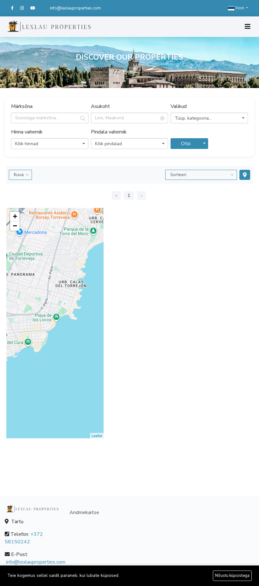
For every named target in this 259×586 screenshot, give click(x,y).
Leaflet (97, 435)
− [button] (15, 226)
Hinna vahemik (27, 131)
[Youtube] (35, 8)
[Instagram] (25, 8)
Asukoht (100, 106)
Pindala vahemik (109, 131)
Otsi (185, 143)
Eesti (240, 7)
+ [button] (15, 216)
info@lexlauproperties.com (75, 8)
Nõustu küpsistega (232, 575)
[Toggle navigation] (247, 26)
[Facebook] (15, 8)
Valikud (179, 106)
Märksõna (22, 106)
